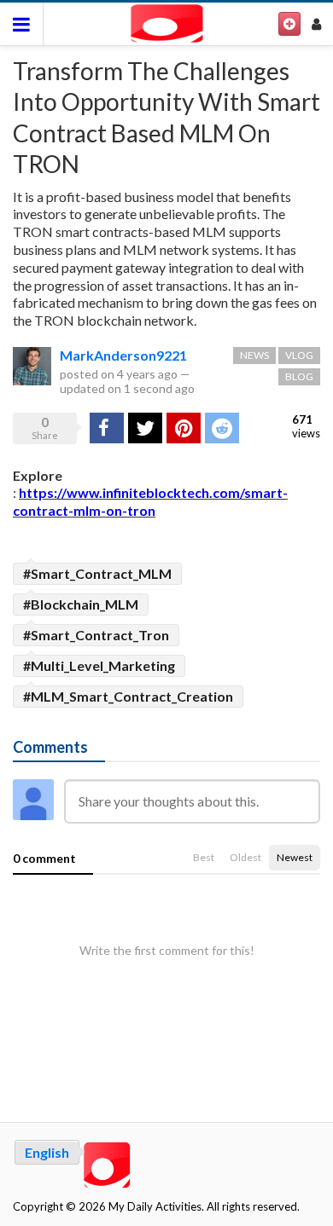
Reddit (222, 427)
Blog (299, 376)
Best (203, 857)
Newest (295, 857)
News (254, 355)
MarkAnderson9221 (123, 355)
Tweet (145, 427)
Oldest (245, 857)
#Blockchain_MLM (80, 604)
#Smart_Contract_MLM (97, 573)
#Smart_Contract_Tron (96, 635)
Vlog (299, 355)
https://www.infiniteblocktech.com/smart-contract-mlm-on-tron (150, 501)
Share (105, 427)
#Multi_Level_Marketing (99, 665)
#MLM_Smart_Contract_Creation (128, 696)
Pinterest (183, 427)
